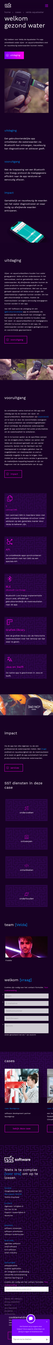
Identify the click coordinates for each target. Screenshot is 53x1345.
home (7, 12)
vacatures (8, 1215)
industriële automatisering (15, 1275)
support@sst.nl (18, 1212)
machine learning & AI (13, 1278)
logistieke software (12, 1244)
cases (18, 12)
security (7, 1305)
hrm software (10, 1250)
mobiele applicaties (12, 1269)
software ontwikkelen (13, 1231)
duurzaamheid (10, 1308)
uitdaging (15, 55)
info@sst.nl (18, 1206)
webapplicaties (10, 1266)
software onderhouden (14, 1234)
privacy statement (12, 1302)
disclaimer (8, 1311)
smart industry (10, 1253)
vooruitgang (16, 339)
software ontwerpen (13, 1228)
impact (14, 474)
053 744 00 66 (10, 1209)
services (14, 767)
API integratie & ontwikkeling (16, 1272)
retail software (10, 1247)
